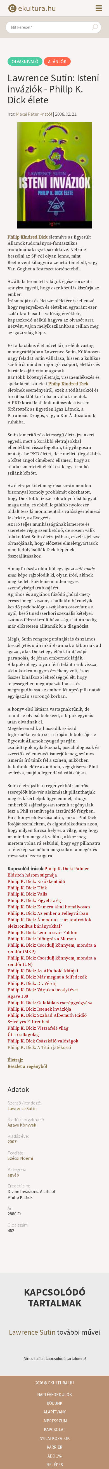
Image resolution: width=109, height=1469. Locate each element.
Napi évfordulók (54, 1394)
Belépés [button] (54, 1464)
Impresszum (54, 1420)
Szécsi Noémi (20, 1158)
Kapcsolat (54, 1429)
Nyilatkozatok (54, 1438)
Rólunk (54, 1403)
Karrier (54, 1447)
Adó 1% (55, 1456)
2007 (12, 1141)
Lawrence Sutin (22, 1108)
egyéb (13, 1175)
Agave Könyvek (22, 1125)
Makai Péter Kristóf (34, 114)
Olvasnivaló (25, 61)
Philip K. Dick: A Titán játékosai (39, 1047)
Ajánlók (57, 61)
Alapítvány (55, 1412)
